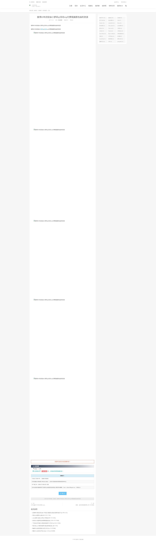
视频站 (90, 6)
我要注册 (38, 2)
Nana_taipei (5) (111, 25)
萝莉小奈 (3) (120, 38)
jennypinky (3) (120, 41)
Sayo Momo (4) (102, 33)
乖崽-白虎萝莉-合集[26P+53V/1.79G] (41, 515)
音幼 (45, 29)
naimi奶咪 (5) (120, 25)
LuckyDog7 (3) (102, 38)
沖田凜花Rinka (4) (120, 34)
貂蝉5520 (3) (102, 41)
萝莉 (42, 29)
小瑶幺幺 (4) (120, 31)
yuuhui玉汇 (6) (111, 23)
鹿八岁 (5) (101, 28)
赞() (63, 493)
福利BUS (120, 6)
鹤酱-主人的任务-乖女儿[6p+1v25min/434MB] (43, 531)
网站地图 (81, 539)
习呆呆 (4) (119, 28)
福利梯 (97, 6)
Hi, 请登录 (31, 2)
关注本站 (123, 2)
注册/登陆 (44, 471)
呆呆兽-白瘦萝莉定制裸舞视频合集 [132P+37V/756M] (45, 520)
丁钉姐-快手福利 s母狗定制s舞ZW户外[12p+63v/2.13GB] (46, 523)
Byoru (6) (119, 23)
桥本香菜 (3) (111, 38)
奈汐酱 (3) (119, 36)
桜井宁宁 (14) (102, 17)
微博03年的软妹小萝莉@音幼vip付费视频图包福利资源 (62, 17)
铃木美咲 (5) (102, 25)
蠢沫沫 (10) (110, 17)
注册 (70, 6)
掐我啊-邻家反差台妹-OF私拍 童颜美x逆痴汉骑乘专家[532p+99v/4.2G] (50, 512)
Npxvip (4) (110, 31)
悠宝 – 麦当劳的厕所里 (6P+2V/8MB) (85, 505)
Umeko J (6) (101, 23)
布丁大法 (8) (102, 20)
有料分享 (112, 6)
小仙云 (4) (101, 31)
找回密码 (44, 2)
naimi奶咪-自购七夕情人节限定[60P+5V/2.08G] (44, 518)
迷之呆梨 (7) (111, 20)
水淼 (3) (101, 36)
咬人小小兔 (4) (111, 33)
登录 (76, 6)
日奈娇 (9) (119, 17)
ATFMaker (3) (111, 36)
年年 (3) (110, 41)
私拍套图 (45, 10)
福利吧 (104, 6)
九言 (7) (119, 20)
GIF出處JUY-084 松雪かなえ (38, 505)
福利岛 (30, 5)
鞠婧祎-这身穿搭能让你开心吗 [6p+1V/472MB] (44, 528)
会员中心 (83, 6)
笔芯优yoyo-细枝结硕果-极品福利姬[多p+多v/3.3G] (45, 525)
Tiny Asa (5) (110, 28)
